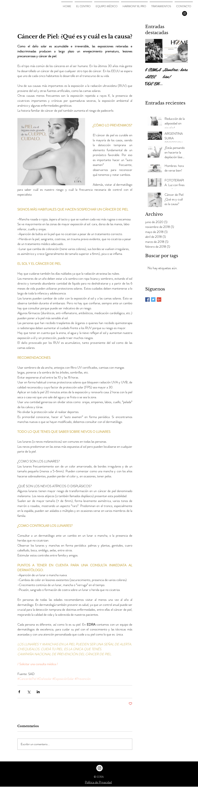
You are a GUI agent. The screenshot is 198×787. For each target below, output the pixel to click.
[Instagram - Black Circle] (184, 13)
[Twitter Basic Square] (153, 299)
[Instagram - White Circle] (99, 768)
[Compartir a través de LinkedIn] (38, 692)
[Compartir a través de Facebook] (19, 692)
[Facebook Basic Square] (147, 299)
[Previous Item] (151, 51)
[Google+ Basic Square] (159, 299)
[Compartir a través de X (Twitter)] (29, 692)
